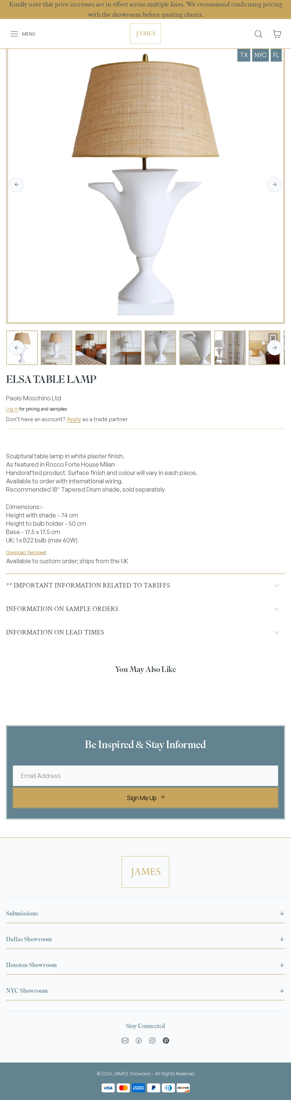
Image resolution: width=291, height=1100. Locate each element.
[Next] (274, 184)
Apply (74, 419)
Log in (12, 409)
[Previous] (16, 184)
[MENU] (10, 34)
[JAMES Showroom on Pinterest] (166, 1040)
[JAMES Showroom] (145, 33)
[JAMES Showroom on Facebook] (138, 1040)
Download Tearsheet (26, 552)
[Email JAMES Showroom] (125, 1040)
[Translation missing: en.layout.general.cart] (277, 34)
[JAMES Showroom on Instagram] (152, 1040)
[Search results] (261, 33)
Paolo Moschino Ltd (33, 398)
